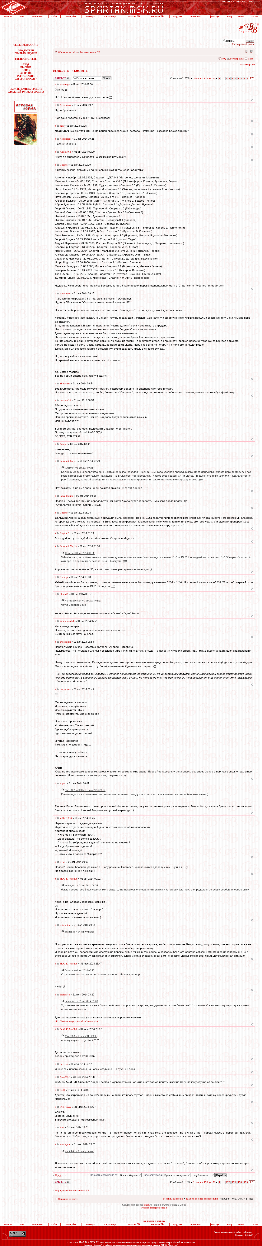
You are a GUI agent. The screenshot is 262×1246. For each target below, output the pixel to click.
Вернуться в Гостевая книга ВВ (72, 1190)
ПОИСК (26, 70)
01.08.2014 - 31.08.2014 (70, 71)
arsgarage (65, 84)
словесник (65, 641)
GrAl (62, 1090)
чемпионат (37, 16)
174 (240, 78)
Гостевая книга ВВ (90, 52)
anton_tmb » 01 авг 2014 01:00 (81, 1001)
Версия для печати (251, 51)
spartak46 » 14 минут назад (79, 931)
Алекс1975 (66, 151)
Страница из (204, 78)
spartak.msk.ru (176, 1242)
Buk (62, 1127)
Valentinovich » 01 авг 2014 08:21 (83, 600)
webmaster (248, 1232)
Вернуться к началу (252, 100)
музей (241, 16)
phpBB (147, 1205)
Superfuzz (65, 383)
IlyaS (62, 861)
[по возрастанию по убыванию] (209, 1175)
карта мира (110, 16)
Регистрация (237, 58)
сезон (21, 16)
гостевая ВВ (157, 16)
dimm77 (64, 594)
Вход (250, 58)
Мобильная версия (246, 51)
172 (228, 78)
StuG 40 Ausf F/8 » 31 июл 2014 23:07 (85, 790)
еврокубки (71, 16)
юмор (229, 16)
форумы (177, 16)
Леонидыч (65, 105)
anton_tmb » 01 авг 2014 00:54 (81, 885)
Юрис (63, 783)
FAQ (223, 58)
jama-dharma (66, 495)
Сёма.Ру (249, 1235)
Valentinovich (67, 621)
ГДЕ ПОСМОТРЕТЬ (26, 59)
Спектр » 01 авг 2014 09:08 (80, 553)
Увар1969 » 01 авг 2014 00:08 (81, 1035)
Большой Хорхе (68, 461)
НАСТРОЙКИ (26, 73)
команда (90, 16)
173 (234, 78)
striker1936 (66, 818)
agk (62, 125)
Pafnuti (63, 444)
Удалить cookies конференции (202, 1198)
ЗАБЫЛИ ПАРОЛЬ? (26, 78)
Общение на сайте (68, 52)
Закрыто (57, 77)
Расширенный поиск (243, 44)
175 (246, 78)
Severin (64, 1064)
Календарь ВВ (247, 64)
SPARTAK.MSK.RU (89, 1242)
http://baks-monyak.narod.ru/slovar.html (77, 1021)
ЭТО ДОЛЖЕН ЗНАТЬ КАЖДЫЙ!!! (26, 52)
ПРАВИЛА (25, 67)
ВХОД (26, 64)
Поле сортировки (153, 1175)
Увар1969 (65, 1077)
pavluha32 (65, 400)
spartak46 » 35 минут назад (79, 1151)
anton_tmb (65, 925)
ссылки (254, 16)
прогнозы (195, 16)
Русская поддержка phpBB (154, 1207)
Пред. (58, 1175)
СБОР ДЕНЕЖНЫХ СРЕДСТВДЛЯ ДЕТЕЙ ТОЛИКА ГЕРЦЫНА (26, 90)
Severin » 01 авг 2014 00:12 (80, 970)
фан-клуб (214, 16)
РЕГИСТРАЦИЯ (26, 76)
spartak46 (65, 994)
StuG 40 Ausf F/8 (68, 878)
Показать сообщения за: (104, 1175)
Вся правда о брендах (154, 1221)
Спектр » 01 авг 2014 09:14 (80, 467)
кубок (54, 16)
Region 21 (65, 533)
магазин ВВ (134, 16)
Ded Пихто (66, 1106)
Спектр (64, 164)
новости (8, 16)
